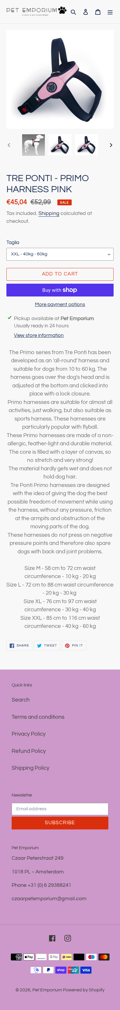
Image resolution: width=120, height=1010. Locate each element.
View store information (39, 335)
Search (21, 700)
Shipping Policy (30, 768)
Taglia (12, 242)
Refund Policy (29, 751)
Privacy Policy (28, 734)
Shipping (48, 213)
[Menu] (110, 12)
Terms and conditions (38, 717)
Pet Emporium (47, 990)
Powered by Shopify (84, 990)
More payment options (60, 304)
